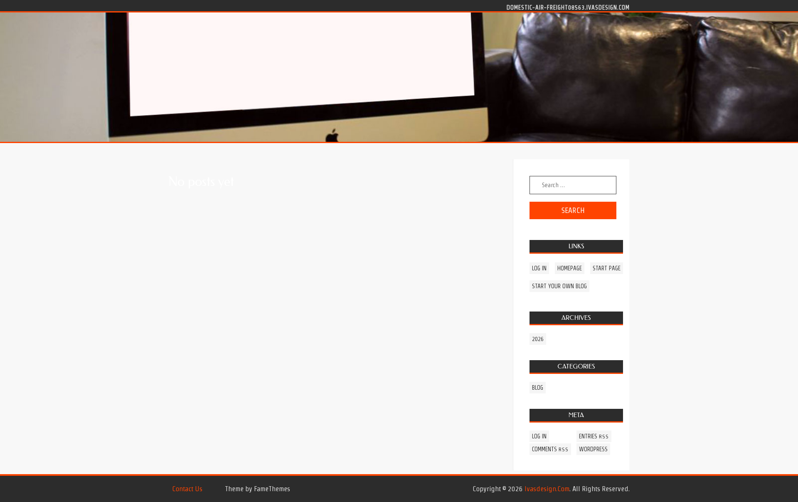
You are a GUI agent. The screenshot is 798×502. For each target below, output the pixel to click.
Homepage (569, 268)
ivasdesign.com (547, 488)
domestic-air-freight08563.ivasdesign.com (568, 7)
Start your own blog (559, 286)
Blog (537, 387)
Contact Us (187, 488)
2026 (538, 339)
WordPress (593, 449)
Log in (539, 268)
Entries (594, 436)
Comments (550, 449)
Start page (607, 268)
